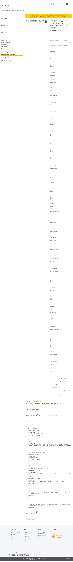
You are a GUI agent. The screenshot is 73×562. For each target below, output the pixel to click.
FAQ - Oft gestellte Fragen (16, 532)
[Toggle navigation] (2, 3)
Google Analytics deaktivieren (23, 558)
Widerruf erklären (28, 540)
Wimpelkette (3, 44)
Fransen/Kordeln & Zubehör (6, 60)
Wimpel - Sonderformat (5, 42)
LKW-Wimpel (33, 4)
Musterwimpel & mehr (42, 535)
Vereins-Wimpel (16, 4)
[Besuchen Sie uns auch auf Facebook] (11, 548)
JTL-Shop (70, 558)
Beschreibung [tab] (29, 401)
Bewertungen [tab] (37, 401)
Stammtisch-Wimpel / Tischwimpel (8, 37)
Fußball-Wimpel (25, 4)
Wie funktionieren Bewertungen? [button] (33, 409)
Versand (58, 387)
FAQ (65, 1)
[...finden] (67, 4)
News (12, 536)
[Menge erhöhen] (56, 397)
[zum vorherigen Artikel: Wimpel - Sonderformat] (28, 11)
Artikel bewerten (46, 405)
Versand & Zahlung (14, 534)
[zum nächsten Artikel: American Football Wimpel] (26, 11)
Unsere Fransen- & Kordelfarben (41, 533)
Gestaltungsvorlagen (42, 537)
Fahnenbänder (4, 48)
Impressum (27, 536)
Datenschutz (27, 532)
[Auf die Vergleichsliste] (46, 22)
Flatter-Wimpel (4, 46)
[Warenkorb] (71, 4)
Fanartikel (3, 28)
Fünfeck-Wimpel (4, 18)
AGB (25, 534)
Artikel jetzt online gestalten (56, 371)
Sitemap (12, 538)
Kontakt (69, 1)
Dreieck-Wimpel (4, 15)
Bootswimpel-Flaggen (5, 25)
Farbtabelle (40, 541)
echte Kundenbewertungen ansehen (26, 554)
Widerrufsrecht (27, 538)
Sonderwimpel (56, 31)
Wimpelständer (4, 32)
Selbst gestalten (60, 1)
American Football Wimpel (6, 40)
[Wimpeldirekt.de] (5, 5)
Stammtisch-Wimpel (49, 4)
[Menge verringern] (50, 395)
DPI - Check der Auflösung (43, 539)
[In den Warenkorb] (27, 19)
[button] (69, 4)
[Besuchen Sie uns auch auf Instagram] (11, 550)
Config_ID (51, 368)
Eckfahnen (40, 4)
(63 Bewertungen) (53, 27)
